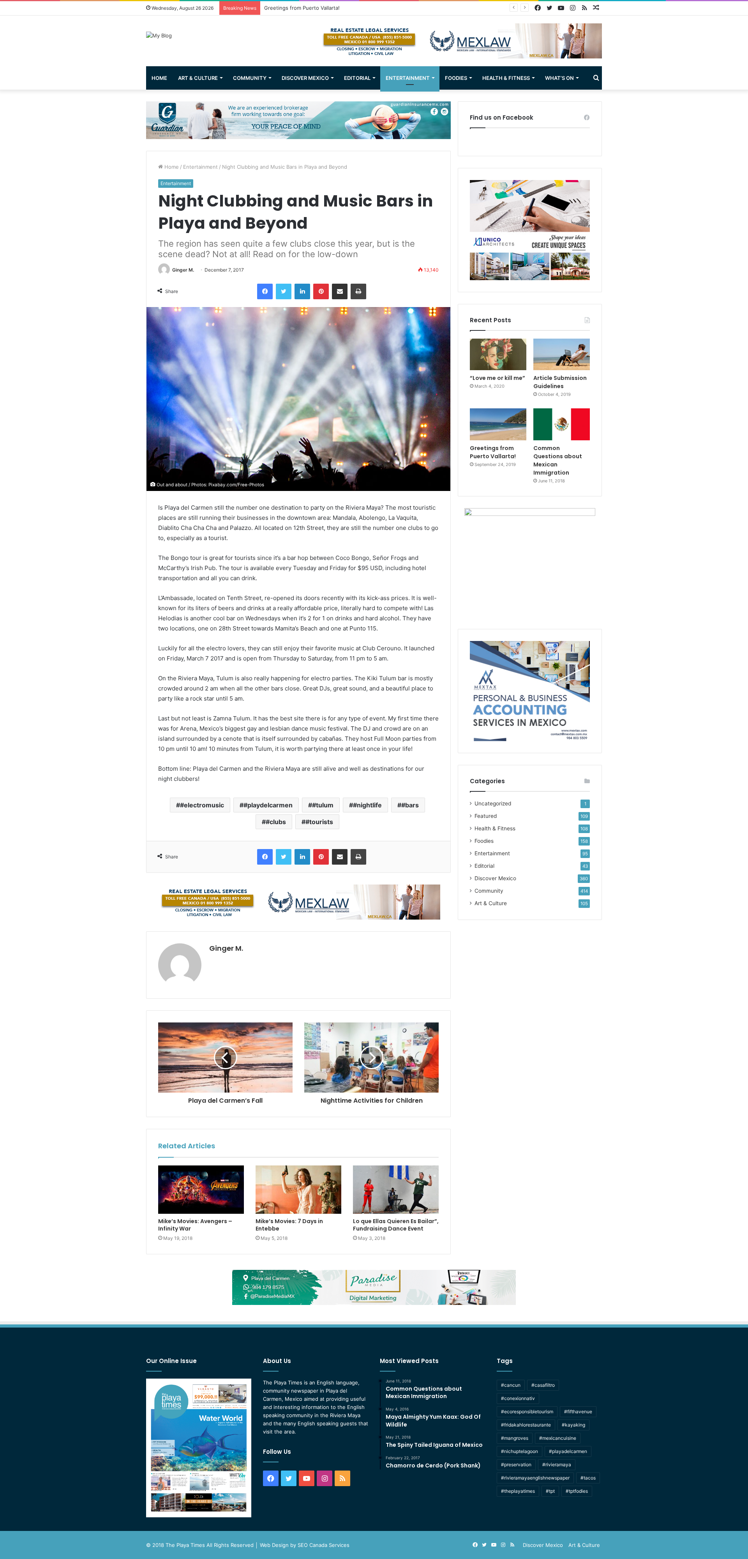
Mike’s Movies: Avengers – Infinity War (195, 1224)
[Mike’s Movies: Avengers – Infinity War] (201, 1189)
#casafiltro (543, 1385)
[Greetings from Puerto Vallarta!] (498, 424)
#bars (410, 805)
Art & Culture (198, 78)
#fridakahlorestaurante (526, 1425)
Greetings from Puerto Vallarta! (493, 452)
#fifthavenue (578, 1411)
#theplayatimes (518, 1491)
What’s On (559, 78)
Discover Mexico (305, 78)
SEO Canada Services (323, 1545)
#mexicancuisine (557, 1438)
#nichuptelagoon (519, 1451)
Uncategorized (493, 803)
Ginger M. (183, 270)
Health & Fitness (506, 78)
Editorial (357, 78)
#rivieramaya (556, 1464)
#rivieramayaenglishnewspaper (535, 1478)
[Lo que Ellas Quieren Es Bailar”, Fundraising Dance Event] (396, 1189)
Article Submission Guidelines (560, 382)
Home (159, 78)
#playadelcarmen (568, 1451)
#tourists (319, 822)
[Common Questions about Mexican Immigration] (561, 424)
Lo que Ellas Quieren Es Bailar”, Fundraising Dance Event (396, 1224)
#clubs (276, 822)
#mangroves (514, 1438)
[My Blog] (159, 35)
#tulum (322, 805)
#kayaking (573, 1425)
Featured (486, 816)
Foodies (456, 78)
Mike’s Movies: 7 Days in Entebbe (289, 1224)
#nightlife (367, 805)
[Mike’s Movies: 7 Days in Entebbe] (298, 1189)
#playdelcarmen (268, 805)
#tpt (550, 1491)
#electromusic (202, 805)
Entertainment (408, 78)
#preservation (516, 1464)
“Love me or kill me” (497, 378)
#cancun (510, 1385)
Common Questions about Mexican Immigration (321, 8)
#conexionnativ (518, 1398)
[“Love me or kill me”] (498, 355)
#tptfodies (577, 1491)
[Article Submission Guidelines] (561, 355)
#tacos (588, 1478)
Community (249, 78)
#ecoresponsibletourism (527, 1411)
